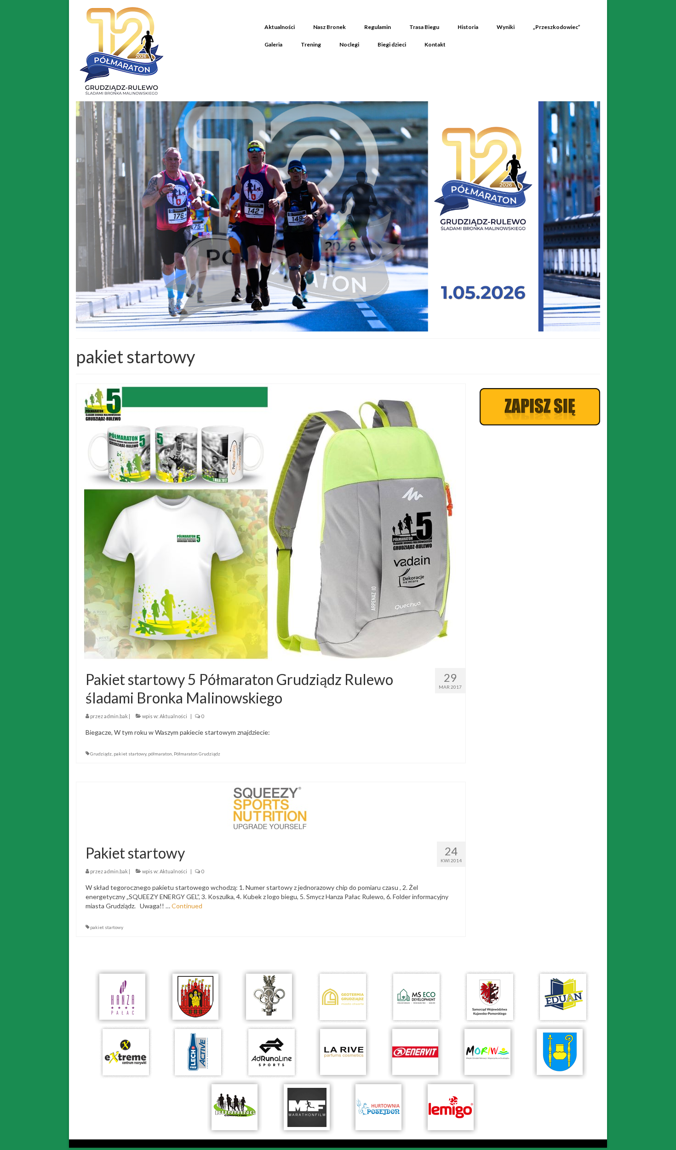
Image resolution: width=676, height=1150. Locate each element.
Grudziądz (101, 753)
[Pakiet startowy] (271, 808)
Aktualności (279, 26)
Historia (468, 26)
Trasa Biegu (424, 26)
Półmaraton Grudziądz (197, 753)
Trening (311, 44)
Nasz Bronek (329, 26)
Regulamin (377, 26)
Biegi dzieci (392, 44)
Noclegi (349, 44)
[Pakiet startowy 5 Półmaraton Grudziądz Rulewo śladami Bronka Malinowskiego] (270, 522)
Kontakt (435, 44)
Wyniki (506, 26)
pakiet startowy (130, 753)
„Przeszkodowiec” (556, 26)
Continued (187, 906)
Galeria (273, 44)
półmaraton (160, 753)
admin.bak (116, 716)
